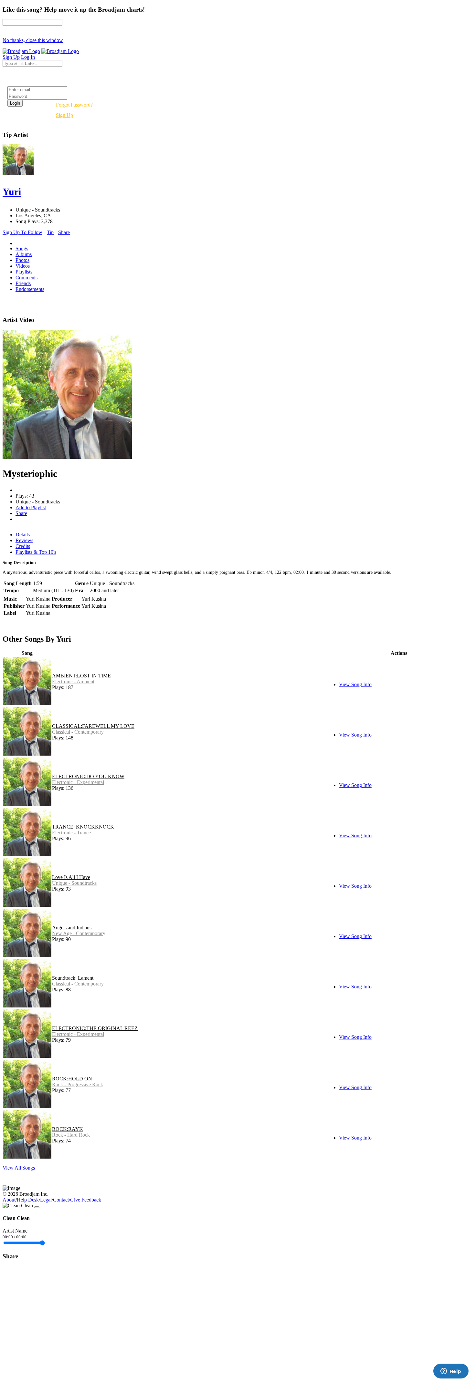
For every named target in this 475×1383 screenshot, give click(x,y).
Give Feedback (85, 1199)
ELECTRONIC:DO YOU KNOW (88, 776)
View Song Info (355, 684)
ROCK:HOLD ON (72, 1078)
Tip (50, 232)
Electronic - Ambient (73, 681)
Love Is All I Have (71, 877)
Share (64, 232)
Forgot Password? (74, 105)
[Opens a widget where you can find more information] (451, 1372)
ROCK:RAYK (67, 1129)
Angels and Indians (71, 927)
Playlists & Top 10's (36, 552)
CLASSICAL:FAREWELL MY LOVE (93, 726)
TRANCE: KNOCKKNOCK (83, 827)
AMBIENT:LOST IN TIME (81, 675)
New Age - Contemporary (78, 933)
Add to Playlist (31, 507)
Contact (61, 1199)
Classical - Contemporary (78, 732)
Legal (46, 1199)
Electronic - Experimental (78, 782)
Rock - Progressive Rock (77, 1084)
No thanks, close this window (33, 40)
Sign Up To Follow (22, 232)
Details (23, 534)
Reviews (24, 540)
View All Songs (19, 1168)
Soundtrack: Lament (72, 978)
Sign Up (64, 115)
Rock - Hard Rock (71, 1135)
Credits (23, 546)
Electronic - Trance (71, 832)
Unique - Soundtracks (74, 883)
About (9, 1199)
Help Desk (28, 1199)
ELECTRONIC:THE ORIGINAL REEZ (95, 1028)
